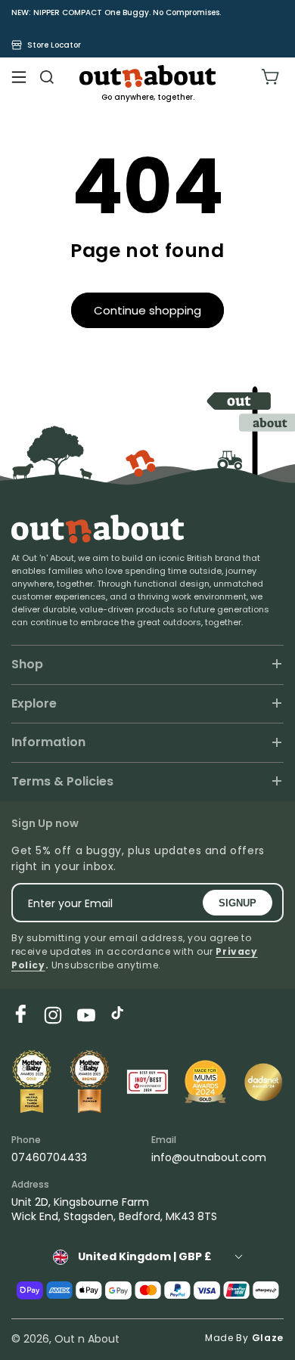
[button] (19, 77)
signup (237, 903)
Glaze (268, 1337)
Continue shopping (147, 310)
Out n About (87, 1338)
